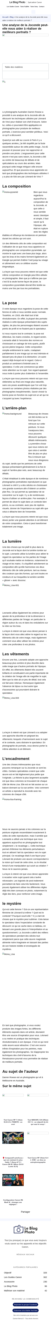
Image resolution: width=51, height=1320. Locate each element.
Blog (11, 17)
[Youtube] (28, 1260)
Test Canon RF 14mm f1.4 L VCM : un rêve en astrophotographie (38, 1160)
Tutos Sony (34, 6)
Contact (41, 6)
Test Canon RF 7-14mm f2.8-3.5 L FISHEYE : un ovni (13, 1122)
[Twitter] (23, 1260)
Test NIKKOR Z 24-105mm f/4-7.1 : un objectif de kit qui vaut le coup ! (38, 1122)
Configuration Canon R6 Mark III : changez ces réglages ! (13, 1202)
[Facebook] (18, 1260)
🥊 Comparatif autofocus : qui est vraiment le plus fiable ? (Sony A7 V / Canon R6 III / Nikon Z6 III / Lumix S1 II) (13, 1162)
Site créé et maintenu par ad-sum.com (25, 1315)
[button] (33, 11)
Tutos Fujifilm (24, 6)
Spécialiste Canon (35, 2)
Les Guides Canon (13, 6)
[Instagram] (32, 1260)
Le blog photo (17, 2)
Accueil (5, 17)
